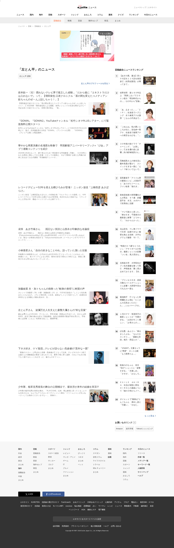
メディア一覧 (143, 461)
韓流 (106, 20)
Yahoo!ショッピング (144, 428)
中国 (20, 476)
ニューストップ (140, 7)
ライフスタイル (99, 461)
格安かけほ (46, 506)
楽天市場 (129, 428)
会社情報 (56, 526)
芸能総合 (57, 20)
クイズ (121, 14)
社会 (20, 453)
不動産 (136, 506)
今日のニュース (150, 14)
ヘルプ (140, 475)
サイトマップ (143, 472)
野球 (50, 457)
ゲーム (65, 461)
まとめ (117, 20)
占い (94, 506)
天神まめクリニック (95, 502)
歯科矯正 (144, 506)
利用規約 (65, 526)
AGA (83, 509)
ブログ (126, 502)
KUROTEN (35, 502)
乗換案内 (127, 506)
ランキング (134, 14)
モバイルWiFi (58, 506)
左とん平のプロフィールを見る (94, 83)
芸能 (50, 14)
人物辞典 (141, 468)
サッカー (51, 461)
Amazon (119, 428)
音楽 (80, 20)
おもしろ (88, 14)
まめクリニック (79, 502)
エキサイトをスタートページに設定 (87, 519)
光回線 (37, 506)
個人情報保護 (96, 526)
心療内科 (108, 502)
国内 (32, 14)
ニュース (20, 14)
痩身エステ (91, 509)
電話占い (134, 502)
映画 (70, 20)
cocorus (69, 506)
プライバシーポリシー (80, 526)
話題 (109, 457)
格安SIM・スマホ (147, 502)
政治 (20, 461)
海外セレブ (93, 20)
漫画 (110, 14)
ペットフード (74, 509)
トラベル (96, 464)
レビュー (66, 453)
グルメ (65, 468)
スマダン (96, 453)
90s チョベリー (99, 468)
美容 (151, 506)
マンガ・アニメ (69, 457)
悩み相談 (77, 506)
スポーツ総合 (53, 453)
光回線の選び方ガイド (50, 502)
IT (64, 464)
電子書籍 (101, 509)
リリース (141, 453)
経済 (20, 457)
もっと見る (149, 416)
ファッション (68, 472)
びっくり (81, 453)
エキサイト (152, 7)
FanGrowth (66, 502)
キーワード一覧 (144, 464)
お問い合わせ (116, 526)
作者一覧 (141, 457)
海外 (41, 14)
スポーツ (61, 14)
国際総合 (21, 472)
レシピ (110, 506)
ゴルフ (50, 464)
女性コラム (97, 457)
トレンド (75, 14)
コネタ (80, 457)
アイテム (117, 502)
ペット (80, 464)
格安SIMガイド (26, 506)
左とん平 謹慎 (25, 76)
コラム (100, 14)
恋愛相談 (87, 506)
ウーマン (101, 506)
